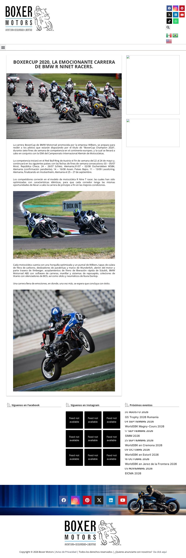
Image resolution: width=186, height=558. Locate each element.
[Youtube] (182, 14)
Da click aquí (160, 551)
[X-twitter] (169, 14)
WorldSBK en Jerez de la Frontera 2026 (151, 464)
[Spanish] (169, 35)
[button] (168, 27)
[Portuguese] (175, 35)
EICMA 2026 (133, 473)
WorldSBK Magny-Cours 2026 (144, 426)
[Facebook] (169, 8)
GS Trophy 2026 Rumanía (142, 417)
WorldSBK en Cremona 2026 (143, 445)
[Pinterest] (182, 8)
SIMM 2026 (132, 436)
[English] (169, 41)
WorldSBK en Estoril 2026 (142, 454)
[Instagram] (175, 8)
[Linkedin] (175, 14)
